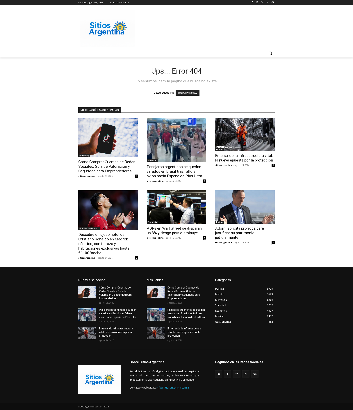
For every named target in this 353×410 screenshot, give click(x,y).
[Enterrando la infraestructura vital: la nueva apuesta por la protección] (245, 134)
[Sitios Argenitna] (99, 379)
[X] (262, 3)
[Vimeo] (267, 3)
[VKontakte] (254, 374)
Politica (219, 222)
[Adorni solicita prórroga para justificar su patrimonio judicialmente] (245, 207)
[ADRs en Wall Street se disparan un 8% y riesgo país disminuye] (176, 207)
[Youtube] (272, 3)
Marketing (84, 155)
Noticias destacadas (89, 228)
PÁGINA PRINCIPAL (187, 93)
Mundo (219, 149)
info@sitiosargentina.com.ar (173, 387)
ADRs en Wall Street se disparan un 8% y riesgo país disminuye (174, 230)
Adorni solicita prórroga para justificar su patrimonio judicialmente (239, 233)
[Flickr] (236, 374)
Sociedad (152, 160)
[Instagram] (257, 3)
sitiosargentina (86, 176)
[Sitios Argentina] (107, 28)
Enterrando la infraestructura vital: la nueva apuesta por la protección (244, 157)
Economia (152, 222)
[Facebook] (252, 3)
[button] (270, 53)
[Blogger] (218, 374)
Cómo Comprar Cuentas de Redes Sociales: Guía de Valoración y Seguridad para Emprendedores (106, 166)
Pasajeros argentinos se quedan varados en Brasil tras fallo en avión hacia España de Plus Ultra (174, 171)
